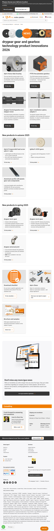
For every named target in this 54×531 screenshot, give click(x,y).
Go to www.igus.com (21, 9)
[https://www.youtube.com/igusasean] (13, 482)
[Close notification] (52, 2)
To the (7, 162)
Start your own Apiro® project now (38, 296)
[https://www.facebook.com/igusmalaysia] (4, 482)
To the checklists (9, 296)
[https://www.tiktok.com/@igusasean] (16, 482)
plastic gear (17, 24)
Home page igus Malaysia (8, 24)
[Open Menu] (3, 17)
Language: (34, 481)
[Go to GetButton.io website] (3, 529)
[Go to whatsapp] (3, 527)
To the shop (8, 86)
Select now (8, 329)
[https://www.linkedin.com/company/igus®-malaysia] (10, 482)
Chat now (44, 528)
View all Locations (8, 9)
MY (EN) (49, 17)
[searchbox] (23, 20)
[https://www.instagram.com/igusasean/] (7, 482)
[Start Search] (46, 20)
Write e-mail (17, 427)
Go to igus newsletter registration (26, 393)
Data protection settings (8, 490)
